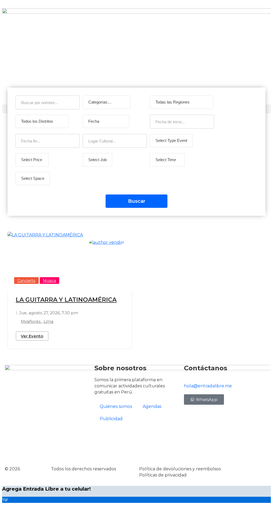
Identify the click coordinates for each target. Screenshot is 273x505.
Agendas (152, 406)
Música (49, 280)
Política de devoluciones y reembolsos (180, 468)
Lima (48, 321)
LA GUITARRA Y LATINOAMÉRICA (66, 299)
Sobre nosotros (120, 368)
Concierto (26, 280)
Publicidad (111, 418)
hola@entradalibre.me (208, 385)
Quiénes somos (116, 406)
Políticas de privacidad (163, 475)
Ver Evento (32, 336)
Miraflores (31, 321)
